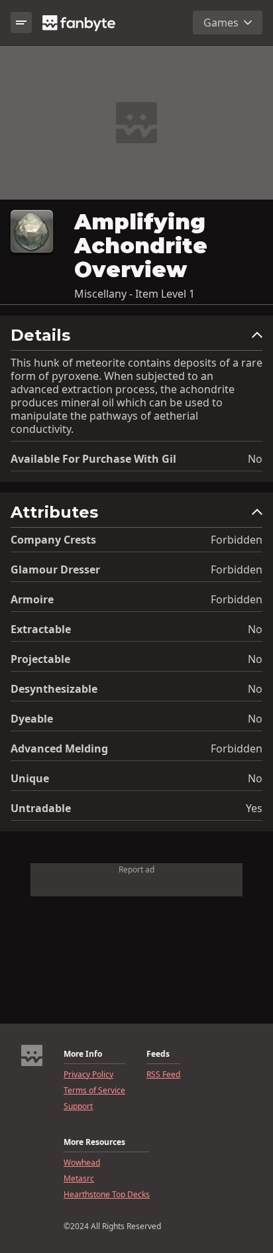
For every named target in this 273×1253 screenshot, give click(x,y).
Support (78, 1106)
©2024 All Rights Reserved (112, 1226)
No (255, 458)
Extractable (41, 629)
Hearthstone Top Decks (107, 1194)
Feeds (158, 1054)
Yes (254, 808)
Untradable (41, 808)
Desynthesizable (54, 688)
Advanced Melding (59, 748)
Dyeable (32, 718)
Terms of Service (94, 1090)
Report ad (136, 869)
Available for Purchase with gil (93, 458)
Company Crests (53, 539)
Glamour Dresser (55, 569)
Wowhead (82, 1163)
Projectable (40, 659)
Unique (30, 778)
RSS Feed (163, 1074)
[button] (136, 338)
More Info (83, 1054)
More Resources (94, 1142)
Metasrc (79, 1178)
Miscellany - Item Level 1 (134, 293)
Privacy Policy (88, 1074)
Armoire (32, 599)
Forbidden (236, 539)
